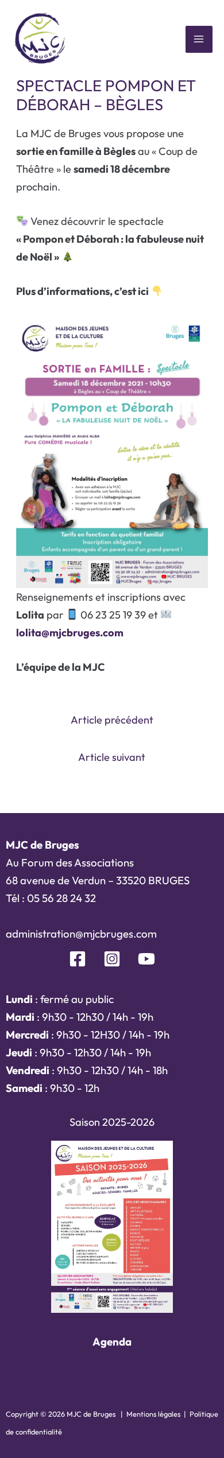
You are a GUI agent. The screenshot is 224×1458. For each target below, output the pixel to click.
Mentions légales (153, 1413)
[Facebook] (77, 958)
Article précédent (112, 719)
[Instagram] (112, 958)
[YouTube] (146, 958)
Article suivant (111, 757)
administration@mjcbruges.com (81, 933)
